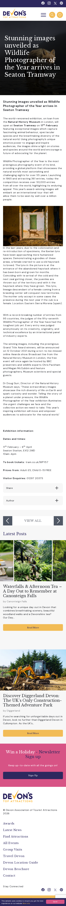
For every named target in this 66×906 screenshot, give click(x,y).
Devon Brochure (16, 869)
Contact (9, 875)
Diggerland (13, 710)
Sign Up (33, 775)
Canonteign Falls (17, 601)
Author (10, 500)
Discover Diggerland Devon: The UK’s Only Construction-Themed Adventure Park (32, 700)
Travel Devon (14, 856)
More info (26, 903)
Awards (8, 823)
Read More (33, 627)
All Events (11, 843)
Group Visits (13, 849)
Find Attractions (15, 836)
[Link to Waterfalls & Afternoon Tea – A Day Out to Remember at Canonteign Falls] (33, 560)
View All (33, 520)
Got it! (55, 901)
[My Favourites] (60, 15)
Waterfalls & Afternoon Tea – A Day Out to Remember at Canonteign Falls (32, 591)
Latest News (12, 830)
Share (9, 488)
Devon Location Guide (20, 862)
